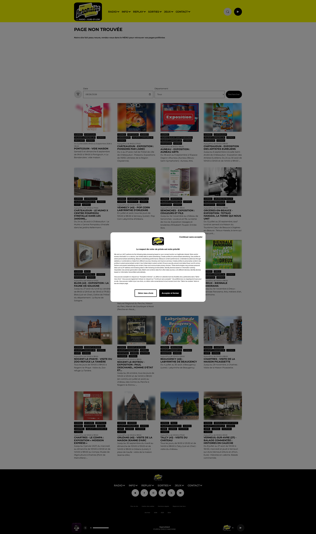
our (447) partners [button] (126, 254)
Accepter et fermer (170, 293)
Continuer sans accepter (190, 236)
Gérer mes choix (145, 293)
